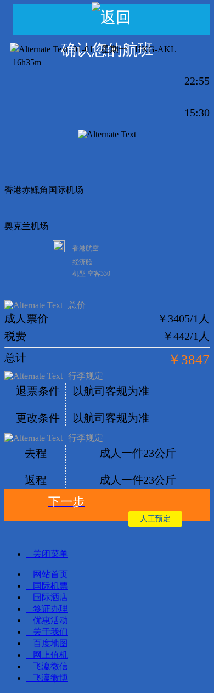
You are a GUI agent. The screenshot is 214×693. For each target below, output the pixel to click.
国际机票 (50, 585)
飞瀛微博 (50, 678)
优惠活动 (50, 620)
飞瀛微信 (50, 666)
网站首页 (50, 574)
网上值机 (50, 655)
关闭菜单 (50, 553)
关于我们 (50, 631)
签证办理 (50, 608)
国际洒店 (50, 597)
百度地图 (50, 643)
